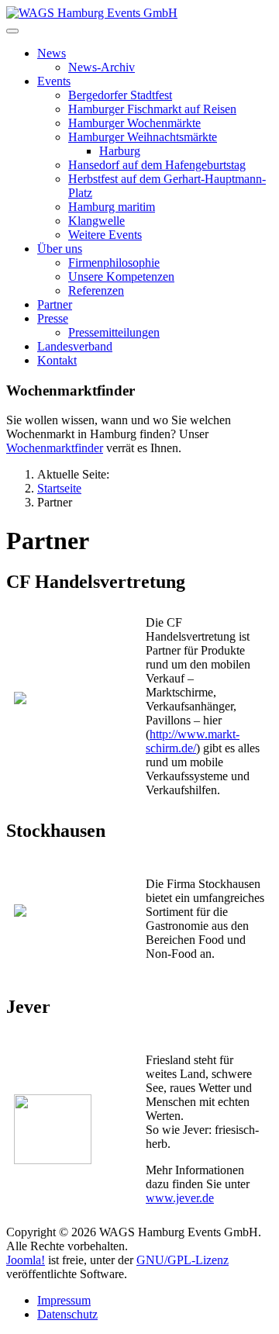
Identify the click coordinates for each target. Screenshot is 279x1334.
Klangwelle (96, 220)
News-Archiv (101, 67)
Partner (54, 304)
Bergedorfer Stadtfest (120, 95)
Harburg (119, 150)
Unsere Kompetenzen (121, 276)
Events (54, 81)
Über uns (59, 248)
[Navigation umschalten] (12, 31)
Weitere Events (105, 234)
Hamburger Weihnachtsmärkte (142, 136)
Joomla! (25, 1260)
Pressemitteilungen (114, 332)
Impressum (64, 1300)
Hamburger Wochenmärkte (134, 123)
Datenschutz (67, 1314)
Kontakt (57, 360)
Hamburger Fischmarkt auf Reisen (152, 109)
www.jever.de (180, 1197)
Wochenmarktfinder (54, 447)
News (51, 53)
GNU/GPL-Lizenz (182, 1260)
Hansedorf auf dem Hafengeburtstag (157, 164)
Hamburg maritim (111, 206)
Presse (52, 318)
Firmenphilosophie (114, 262)
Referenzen (96, 290)
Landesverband (74, 346)
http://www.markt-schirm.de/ (192, 741)
